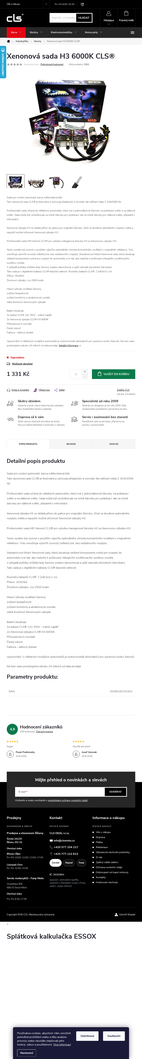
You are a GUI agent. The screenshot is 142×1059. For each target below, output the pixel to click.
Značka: (123, 390)
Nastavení (26, 1053)
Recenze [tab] (71, 444)
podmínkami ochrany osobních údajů (68, 800)
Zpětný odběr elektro (107, 862)
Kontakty (101, 877)
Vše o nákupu (13, 4)
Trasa (81, 862)
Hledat (83, 18)
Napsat (69, 862)
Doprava (100, 837)
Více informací (62, 1045)
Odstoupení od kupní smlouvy (112, 872)
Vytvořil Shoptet (127, 914)
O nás (99, 857)
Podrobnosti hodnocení (52, 64)
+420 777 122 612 (66, 854)
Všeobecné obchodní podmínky (113, 852)
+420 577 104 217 (66, 847)
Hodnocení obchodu (107, 882)
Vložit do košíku (116, 374)
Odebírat (115, 791)
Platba (99, 842)
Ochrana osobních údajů (109, 867)
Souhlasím (114, 1036)
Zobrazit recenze (44, 731)
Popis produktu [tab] (28, 444)
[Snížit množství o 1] (85, 376)
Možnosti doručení (22, 364)
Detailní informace (68, 345)
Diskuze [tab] (113, 444)
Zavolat (55, 862)
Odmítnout (87, 1036)
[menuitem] (16, 32)
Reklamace (102, 847)
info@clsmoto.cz (64, 841)
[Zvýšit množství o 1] (85, 371)
